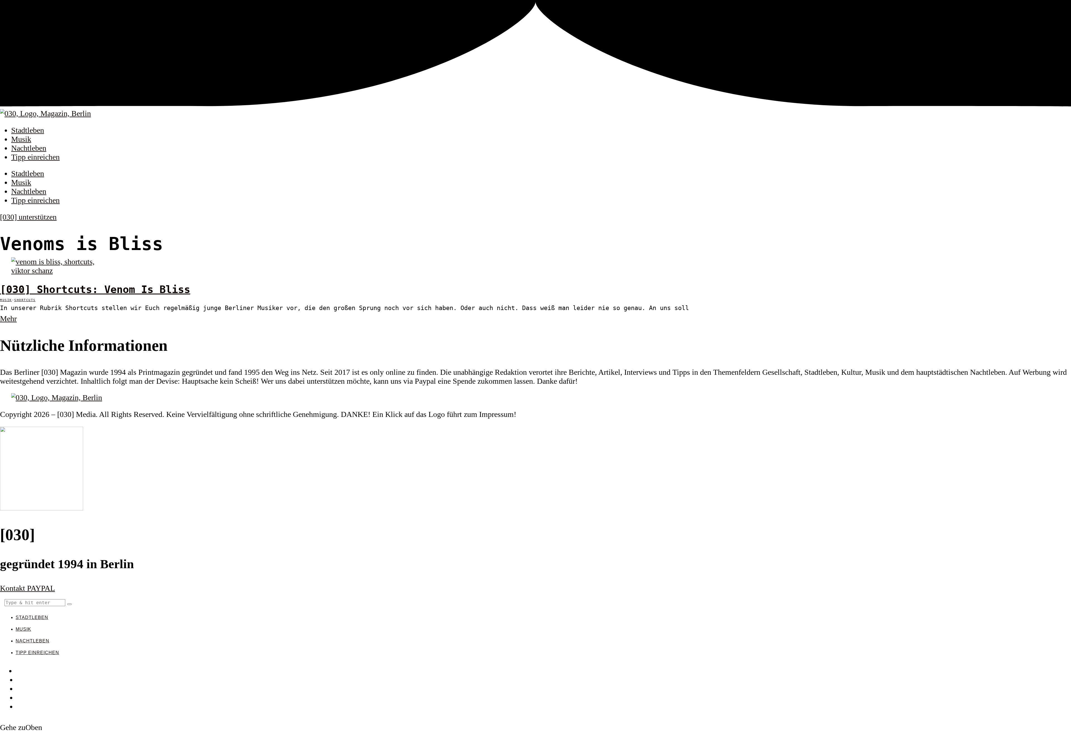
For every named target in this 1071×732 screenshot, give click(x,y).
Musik (21, 139)
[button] (69, 604)
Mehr (8, 318)
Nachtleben (28, 148)
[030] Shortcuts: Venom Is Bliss (95, 290)
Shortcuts (25, 300)
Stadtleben (27, 130)
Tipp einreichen (35, 157)
